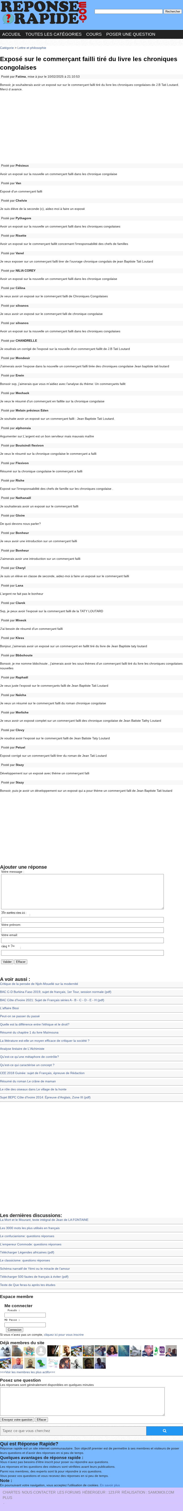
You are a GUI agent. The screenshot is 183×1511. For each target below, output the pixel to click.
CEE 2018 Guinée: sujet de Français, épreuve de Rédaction (42, 1073)
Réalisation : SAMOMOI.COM (148, 1492)
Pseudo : (12, 1310)
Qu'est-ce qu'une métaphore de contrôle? (29, 1056)
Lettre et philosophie (31, 48)
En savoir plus (110, 1485)
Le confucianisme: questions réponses (27, 1236)
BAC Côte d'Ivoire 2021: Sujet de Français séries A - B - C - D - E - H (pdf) (52, 1000)
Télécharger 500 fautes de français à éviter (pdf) (34, 1276)
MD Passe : (12, 1320)
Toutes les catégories (53, 34)
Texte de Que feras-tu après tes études (27, 1285)
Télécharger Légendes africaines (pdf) (27, 1252)
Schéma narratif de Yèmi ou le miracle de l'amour (35, 1268)
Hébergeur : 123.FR (101, 1492)
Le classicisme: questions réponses (25, 1260)
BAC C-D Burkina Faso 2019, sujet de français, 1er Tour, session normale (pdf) (55, 992)
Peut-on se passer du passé (20, 1016)
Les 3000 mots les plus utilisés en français (30, 1228)
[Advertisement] (91, 128)
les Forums (69, 1492)
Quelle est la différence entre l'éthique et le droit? (34, 1024)
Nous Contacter (39, 1492)
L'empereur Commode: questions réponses (30, 1244)
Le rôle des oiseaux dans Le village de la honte (33, 1089)
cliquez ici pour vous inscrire (63, 1334)
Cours (94, 34)
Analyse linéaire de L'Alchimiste (22, 1048)
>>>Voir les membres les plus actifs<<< (27, 1372)
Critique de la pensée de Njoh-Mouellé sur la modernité (39, 984)
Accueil (11, 34)
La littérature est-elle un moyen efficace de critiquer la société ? (44, 1040)
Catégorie (7, 48)
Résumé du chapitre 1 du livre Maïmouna (29, 1032)
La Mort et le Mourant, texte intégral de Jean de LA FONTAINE (44, 1220)
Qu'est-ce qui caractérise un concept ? (27, 1065)
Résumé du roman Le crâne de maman (28, 1081)
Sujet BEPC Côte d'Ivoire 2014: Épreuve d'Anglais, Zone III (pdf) (45, 1097)
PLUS (7, 1498)
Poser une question (130, 34)
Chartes (11, 1492)
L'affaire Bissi (9, 1008)
